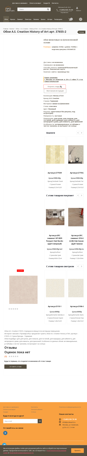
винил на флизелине (61, 104)
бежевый (52, 109)
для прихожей (77, 122)
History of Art (58, 96)
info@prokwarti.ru (68, 422)
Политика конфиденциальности (70, 407)
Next (81, 133)
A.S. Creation (54, 98)
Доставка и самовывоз (11, 407)
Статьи (33, 412)
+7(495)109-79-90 (66, 10)
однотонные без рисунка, (61, 112)
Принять (77, 451)
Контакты (34, 407)
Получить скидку (54, 87)
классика (53, 106)
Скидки (5, 412)
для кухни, (58, 118)
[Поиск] (48, 9)
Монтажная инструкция (55, 91)
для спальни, (68, 118)
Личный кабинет (37, 409)
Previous (78, 133)
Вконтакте (5, 433)
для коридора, (58, 120)
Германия (54, 101)
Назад (81, 32)
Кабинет (78, 10)
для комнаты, (65, 122)
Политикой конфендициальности (21, 453)
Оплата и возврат (9, 409)
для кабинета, (70, 120)
